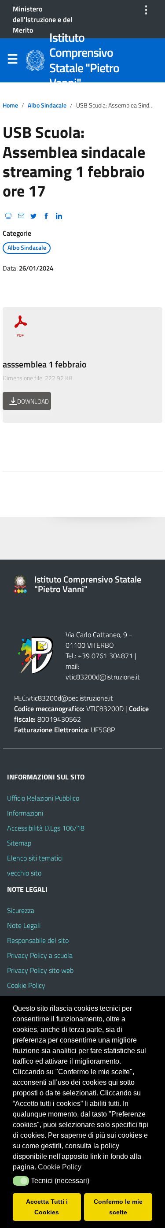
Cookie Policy (26, 985)
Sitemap (19, 843)
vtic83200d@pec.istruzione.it (70, 698)
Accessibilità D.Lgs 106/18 (45, 828)
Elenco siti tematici (34, 858)
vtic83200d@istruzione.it (103, 677)
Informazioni (25, 813)
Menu (12, 61)
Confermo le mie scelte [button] (118, 1207)
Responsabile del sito (38, 940)
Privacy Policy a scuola (40, 955)
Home (10, 105)
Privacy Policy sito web (40, 970)
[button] (21, 1181)
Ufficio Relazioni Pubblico (43, 798)
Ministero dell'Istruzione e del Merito (42, 19)
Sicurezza (20, 910)
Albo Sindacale (47, 105)
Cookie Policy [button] (59, 1167)
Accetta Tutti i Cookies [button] (47, 1207)
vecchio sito (24, 873)
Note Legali (23, 925)
